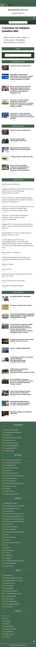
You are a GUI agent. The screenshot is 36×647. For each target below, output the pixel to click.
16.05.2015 (13, 396)
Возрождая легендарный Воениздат (12, 285)
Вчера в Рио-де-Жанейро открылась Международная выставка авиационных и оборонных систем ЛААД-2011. (20, 168)
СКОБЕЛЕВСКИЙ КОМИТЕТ (11, 445)
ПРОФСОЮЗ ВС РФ (9, 440)
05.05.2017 (13, 307)
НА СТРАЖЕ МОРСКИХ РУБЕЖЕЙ (13, 593)
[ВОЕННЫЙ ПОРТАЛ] (18, 5)
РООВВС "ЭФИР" (9, 491)
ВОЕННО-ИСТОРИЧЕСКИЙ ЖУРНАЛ (13, 514)
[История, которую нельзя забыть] (5, 307)
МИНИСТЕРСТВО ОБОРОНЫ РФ (12, 438)
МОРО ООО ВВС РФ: (9, 481)
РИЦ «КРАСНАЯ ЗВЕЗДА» (11, 443)
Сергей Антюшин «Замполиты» (20, 66)
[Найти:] (18, 22)
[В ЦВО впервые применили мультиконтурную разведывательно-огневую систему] (5, 370)
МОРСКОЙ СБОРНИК (10, 537)
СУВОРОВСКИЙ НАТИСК (10, 601)
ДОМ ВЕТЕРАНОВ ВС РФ (10, 468)
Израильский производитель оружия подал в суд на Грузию (20, 148)
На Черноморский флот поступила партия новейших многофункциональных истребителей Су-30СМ (21, 359)
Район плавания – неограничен (11, 252)
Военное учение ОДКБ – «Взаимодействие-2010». (18, 139)
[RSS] (23, 1)
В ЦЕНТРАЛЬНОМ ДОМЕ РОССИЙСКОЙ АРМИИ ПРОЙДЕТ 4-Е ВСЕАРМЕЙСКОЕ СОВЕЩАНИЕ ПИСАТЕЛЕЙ (22, 315)
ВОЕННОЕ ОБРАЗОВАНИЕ (11, 430)
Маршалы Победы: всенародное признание (21, 412)
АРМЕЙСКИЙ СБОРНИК (10, 503)
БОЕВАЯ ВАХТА (8, 575)
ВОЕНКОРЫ (7, 621)
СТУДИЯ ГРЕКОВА (9, 451)
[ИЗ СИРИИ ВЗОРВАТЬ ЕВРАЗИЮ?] (5, 298)
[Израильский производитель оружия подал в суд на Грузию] (5, 149)
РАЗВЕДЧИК (7, 558)
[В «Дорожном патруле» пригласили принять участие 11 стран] (5, 341)
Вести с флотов (6, 269)
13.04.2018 (13, 319)
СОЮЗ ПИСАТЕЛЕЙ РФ (10, 448)
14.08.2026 (13, 67)
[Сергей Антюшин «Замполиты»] (5, 67)
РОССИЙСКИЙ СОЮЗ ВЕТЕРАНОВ (13, 483)
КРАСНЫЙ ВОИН (8, 588)
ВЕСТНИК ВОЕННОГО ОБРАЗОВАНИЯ (14, 506)
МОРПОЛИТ (7, 470)
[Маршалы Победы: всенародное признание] (5, 413)
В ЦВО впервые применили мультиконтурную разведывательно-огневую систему (22, 370)
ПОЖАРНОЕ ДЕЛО (9, 550)
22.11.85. (6, 616)
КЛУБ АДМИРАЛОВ (9, 465)
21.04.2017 (13, 374)
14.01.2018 (13, 343)
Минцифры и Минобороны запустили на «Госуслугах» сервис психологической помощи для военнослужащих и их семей (21, 77)
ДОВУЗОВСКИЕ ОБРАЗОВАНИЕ (12, 432)
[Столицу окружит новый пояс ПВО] (5, 158)
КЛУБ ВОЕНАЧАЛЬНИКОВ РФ (12, 460)
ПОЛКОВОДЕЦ (8, 555)
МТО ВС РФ (7, 540)
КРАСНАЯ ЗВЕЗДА (9, 586)
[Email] (19, 1)
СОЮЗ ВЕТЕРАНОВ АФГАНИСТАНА (13, 476)
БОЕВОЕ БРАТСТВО (9, 486)
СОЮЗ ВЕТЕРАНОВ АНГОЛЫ (11, 462)
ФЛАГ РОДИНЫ (8, 607)
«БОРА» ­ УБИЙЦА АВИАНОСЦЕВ (20, 348)
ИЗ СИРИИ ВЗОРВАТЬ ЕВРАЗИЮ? (20, 296)
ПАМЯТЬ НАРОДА (9, 634)
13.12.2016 (13, 364)
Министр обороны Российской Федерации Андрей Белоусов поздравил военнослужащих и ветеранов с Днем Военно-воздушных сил (20, 90)
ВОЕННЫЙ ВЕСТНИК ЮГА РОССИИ (13, 580)
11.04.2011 (13, 151)
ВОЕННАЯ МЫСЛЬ (9, 511)
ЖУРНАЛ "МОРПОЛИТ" (10, 529)
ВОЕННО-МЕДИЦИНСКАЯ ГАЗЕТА (13, 578)
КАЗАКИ (6, 534)
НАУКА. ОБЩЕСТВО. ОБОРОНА (12, 542)
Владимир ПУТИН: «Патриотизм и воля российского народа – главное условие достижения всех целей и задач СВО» (17, 226)
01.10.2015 (13, 350)
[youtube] (16, 1)
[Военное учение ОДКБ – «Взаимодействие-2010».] (5, 140)
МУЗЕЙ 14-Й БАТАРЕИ (10, 629)
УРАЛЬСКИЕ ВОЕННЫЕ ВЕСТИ (12, 604)
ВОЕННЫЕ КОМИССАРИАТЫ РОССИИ (14, 519)
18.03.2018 (13, 334)
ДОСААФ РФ (7, 435)
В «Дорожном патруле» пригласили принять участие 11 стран (22, 340)
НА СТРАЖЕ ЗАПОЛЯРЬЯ (11, 591)
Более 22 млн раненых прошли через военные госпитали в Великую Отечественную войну (20, 392)
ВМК (5, 618)
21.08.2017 (13, 298)
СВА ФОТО (7, 637)
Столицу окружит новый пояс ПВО (21, 156)
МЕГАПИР (7, 489)
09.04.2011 (13, 142)
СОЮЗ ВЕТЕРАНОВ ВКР (10, 478)
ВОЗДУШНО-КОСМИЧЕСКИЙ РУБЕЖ (14, 521)
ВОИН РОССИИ (8, 524)
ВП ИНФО (7, 624)
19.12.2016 (13, 406)
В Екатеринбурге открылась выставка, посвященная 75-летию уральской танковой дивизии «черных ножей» (21, 381)
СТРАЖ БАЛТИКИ (9, 599)
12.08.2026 (13, 81)
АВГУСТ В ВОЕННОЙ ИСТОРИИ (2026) (13, 281)
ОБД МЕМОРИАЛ (9, 631)
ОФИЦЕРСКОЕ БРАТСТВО (11, 494)
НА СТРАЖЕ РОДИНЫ (10, 596)
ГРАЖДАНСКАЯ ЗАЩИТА (10, 527)
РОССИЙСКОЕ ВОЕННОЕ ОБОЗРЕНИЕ (14, 561)
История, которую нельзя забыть (21, 305)
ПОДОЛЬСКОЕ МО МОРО (11, 473)
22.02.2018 (13, 386)
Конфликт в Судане (7, 264)
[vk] (12, 1)
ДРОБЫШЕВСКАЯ (9, 626)
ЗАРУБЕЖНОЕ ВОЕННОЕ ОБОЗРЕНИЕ (14, 532)
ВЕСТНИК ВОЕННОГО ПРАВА (12, 508)
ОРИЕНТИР (7, 548)
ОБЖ (5, 545)
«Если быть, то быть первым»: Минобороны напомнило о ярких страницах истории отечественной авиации (22, 116)
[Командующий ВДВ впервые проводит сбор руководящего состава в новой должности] (5, 403)
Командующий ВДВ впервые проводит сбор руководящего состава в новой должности (20, 403)
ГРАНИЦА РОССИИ (9, 583)
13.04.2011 (13, 172)
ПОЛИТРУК (7, 553)
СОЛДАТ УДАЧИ (8, 566)
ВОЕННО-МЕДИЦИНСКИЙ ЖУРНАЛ (13, 516)
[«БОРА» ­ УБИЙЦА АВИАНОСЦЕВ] (5, 350)
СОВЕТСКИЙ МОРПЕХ (10, 563)
